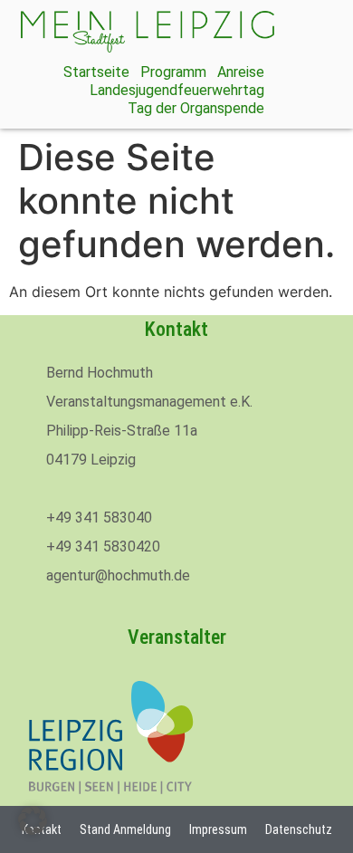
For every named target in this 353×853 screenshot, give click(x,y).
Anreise (240, 72)
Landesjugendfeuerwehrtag (177, 90)
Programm (173, 72)
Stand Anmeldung (125, 829)
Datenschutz (298, 829)
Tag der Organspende (196, 108)
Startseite (96, 72)
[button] (32, 820)
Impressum (218, 829)
